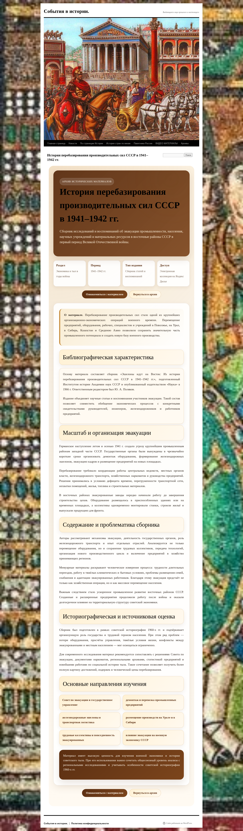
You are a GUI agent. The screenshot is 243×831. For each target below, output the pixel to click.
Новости (73, 143)
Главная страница (56, 143)
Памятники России (143, 143)
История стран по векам (118, 143)
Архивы (185, 143)
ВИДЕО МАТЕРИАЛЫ (167, 143)
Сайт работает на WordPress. (179, 823)
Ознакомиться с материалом (104, 294)
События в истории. (66, 11)
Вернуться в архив (145, 294)
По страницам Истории (91, 143)
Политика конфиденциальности (90, 823)
